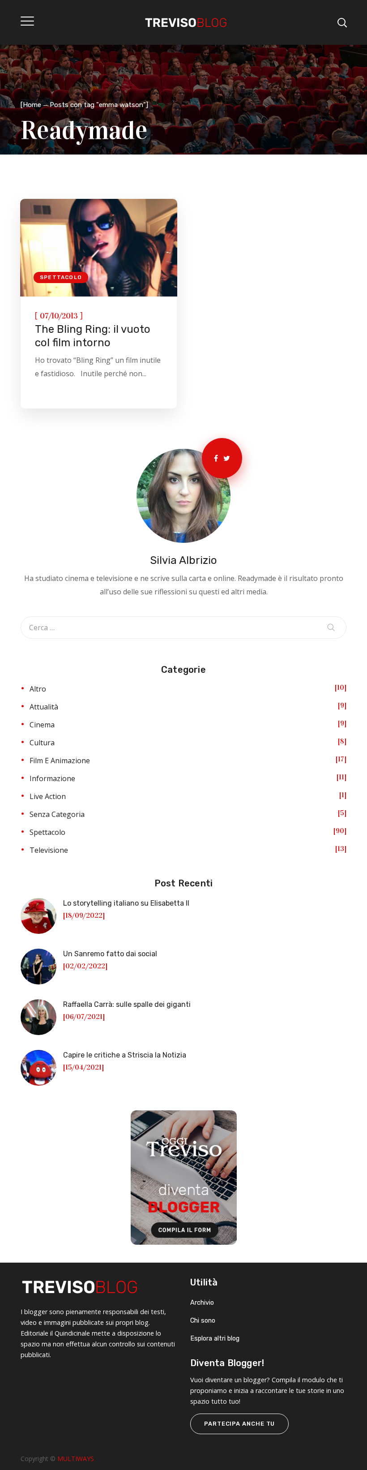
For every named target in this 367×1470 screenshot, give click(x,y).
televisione (49, 850)
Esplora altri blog (214, 1338)
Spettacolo (61, 277)
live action (48, 796)
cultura (42, 743)
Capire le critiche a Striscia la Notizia (124, 1055)
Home (32, 105)
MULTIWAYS (75, 1458)
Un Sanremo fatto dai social (110, 954)
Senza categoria (57, 814)
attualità (44, 707)
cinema (42, 725)
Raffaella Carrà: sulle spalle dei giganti (127, 1004)
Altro (38, 689)
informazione (52, 778)
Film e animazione (60, 760)
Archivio (202, 1303)
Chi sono (202, 1320)
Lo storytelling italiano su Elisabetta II (126, 903)
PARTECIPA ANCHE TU (239, 1423)
